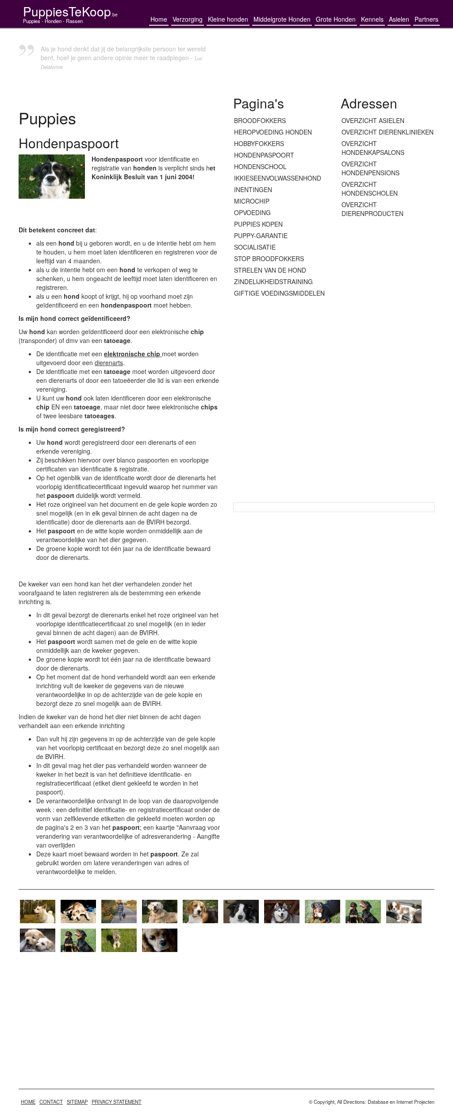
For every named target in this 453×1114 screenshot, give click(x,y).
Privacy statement (117, 1101)
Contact (51, 1101)
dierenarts (109, 362)
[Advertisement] (388, 360)
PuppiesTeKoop (70, 11)
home (28, 1101)
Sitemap (77, 1101)
